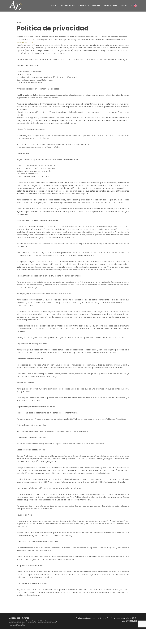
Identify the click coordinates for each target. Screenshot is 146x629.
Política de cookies (17, 624)
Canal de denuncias (17, 621)
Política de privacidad (47, 621)
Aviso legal (32, 621)
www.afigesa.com (25, 42)
